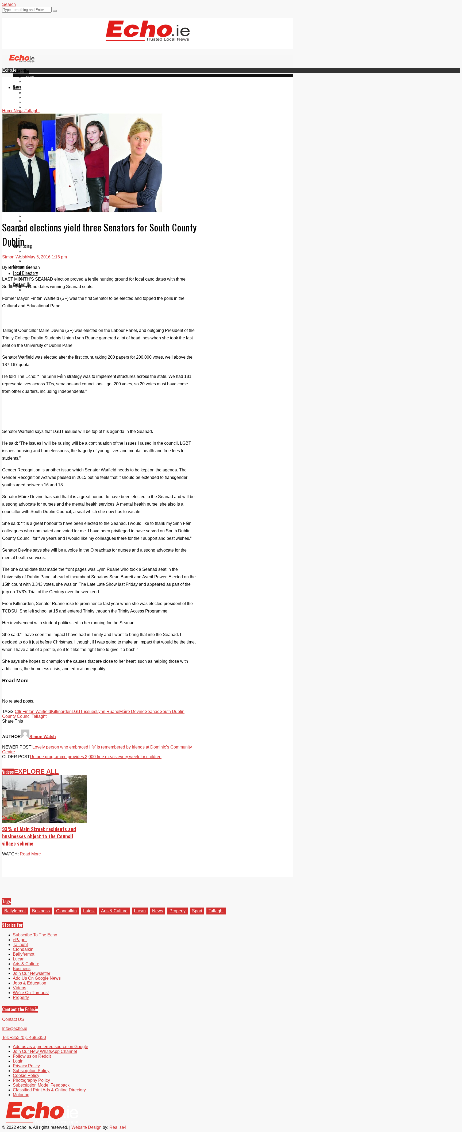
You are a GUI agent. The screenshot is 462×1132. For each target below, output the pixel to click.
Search (9, 4)
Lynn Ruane (107, 711)
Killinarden (61, 711)
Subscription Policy (31, 1070)
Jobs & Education (29, 983)
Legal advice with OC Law (48, 240)
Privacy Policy (26, 1066)
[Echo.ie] (148, 36)
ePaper (30, 81)
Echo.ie (9, 70)
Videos (8, 772)
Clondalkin (34, 97)
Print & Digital (37, 251)
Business (41, 911)
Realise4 (117, 1127)
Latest (89, 911)
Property (32, 216)
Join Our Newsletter (31, 973)
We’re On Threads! (31, 992)
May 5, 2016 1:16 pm (47, 257)
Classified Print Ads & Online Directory (49, 1090)
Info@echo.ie (14, 1028)
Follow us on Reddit (32, 1056)
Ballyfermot (34, 102)
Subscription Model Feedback (41, 1085)
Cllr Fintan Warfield (33, 711)
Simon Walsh (14, 257)
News (17, 87)
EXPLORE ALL (36, 771)
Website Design (86, 1127)
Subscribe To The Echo (35, 935)
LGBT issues (84, 711)
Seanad (152, 711)
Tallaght (31, 92)
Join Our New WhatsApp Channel (45, 1051)
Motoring (21, 1094)
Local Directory (25, 273)
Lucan (29, 107)
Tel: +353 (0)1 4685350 (24, 1037)
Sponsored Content (42, 235)
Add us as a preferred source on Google (50, 1046)
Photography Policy (31, 1080)
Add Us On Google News (37, 978)
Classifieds (34, 261)
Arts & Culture (114, 911)
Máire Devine (132, 711)
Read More (30, 854)
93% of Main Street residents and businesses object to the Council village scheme (39, 836)
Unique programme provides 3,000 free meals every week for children (95, 756)
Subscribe (21, 71)
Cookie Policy (26, 1075)
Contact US (13, 1019)
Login (29, 76)
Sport (197, 911)
